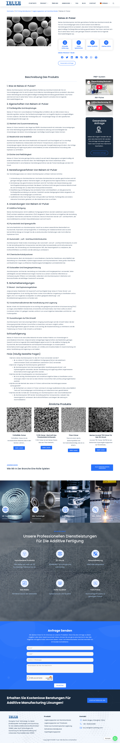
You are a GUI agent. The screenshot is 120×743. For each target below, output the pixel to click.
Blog (84, 3)
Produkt (43, 3)
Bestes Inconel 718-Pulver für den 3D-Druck (101, 436)
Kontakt (93, 3)
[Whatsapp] (115, 738)
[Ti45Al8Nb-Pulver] (19, 419)
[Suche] (113, 3)
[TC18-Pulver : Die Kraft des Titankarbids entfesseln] (46, 419)
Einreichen (60, 685)
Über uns (55, 3)
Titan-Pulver (73, 435)
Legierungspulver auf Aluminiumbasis (45, 11)
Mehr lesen (19, 448)
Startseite (32, 3)
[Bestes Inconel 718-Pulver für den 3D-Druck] (101, 419)
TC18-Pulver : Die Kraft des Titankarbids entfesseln (46, 436)
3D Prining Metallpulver (23, 11)
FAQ (77, 3)
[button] (62, 57)
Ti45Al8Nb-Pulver (19, 435)
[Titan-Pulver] (73, 419)
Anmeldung (66, 3)
